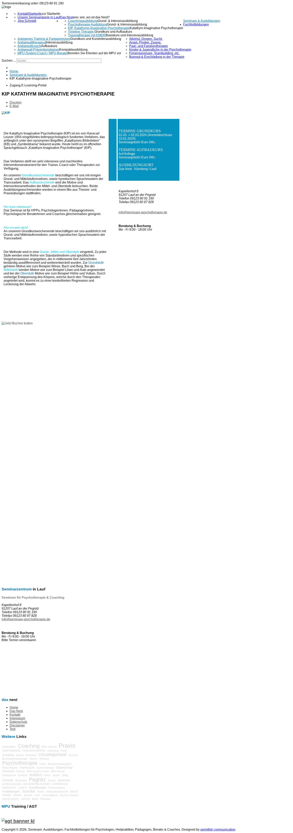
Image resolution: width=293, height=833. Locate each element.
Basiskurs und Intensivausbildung (129, 35)
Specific (28, 795)
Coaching (28, 746)
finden (47, 775)
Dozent (52, 780)
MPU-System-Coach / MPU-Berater (43, 53)
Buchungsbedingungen (15, 758)
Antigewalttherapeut (32, 42)
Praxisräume (9, 775)
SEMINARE (64, 780)
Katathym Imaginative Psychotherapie (156, 28)
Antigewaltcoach (29, 46)
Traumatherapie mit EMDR (87, 35)
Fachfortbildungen (196, 24)
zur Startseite (51, 13)
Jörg (65, 775)
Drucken (16, 102)
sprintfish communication (217, 829)
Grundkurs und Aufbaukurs (113, 31)
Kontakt (23, 13)
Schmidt (7, 780)
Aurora (56, 775)
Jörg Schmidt (27, 21)
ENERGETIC (9, 787)
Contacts (23, 775)
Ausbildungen (37, 787)
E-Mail (14, 106)
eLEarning (53, 750)
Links (37, 795)
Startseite (35, 13)
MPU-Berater (58, 771)
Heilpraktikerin (50, 795)
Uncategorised (52, 754)
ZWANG (17, 795)
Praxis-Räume (10, 767)
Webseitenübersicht (57, 791)
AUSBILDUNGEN (11, 784)
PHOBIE (6, 795)
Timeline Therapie (81, 31)
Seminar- (73, 755)
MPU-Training (49, 746)
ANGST (74, 791)
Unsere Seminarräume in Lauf (39, 17)
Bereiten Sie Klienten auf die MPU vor (94, 53)
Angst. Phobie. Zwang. (145, 42)
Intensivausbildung (59, 42)
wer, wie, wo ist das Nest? (91, 17)
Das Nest (66, 17)
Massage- (45, 798)
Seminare (8, 771)
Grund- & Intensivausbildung (117, 21)
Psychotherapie (19, 763)
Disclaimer (17, 725)
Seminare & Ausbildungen (201, 21)
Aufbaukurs (49, 46)
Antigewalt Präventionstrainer (38, 49)
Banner (21, 771)
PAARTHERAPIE (11, 750)
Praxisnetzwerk (56, 787)
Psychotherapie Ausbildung (87, 24)
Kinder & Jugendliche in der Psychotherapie (160, 49)
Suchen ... (9, 60)
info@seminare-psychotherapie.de (26, 619)
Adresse (25, 798)
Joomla (20, 755)
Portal (64, 750)
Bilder (35, 798)
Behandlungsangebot (59, 764)
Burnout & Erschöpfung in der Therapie (156, 56)
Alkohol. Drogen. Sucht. (146, 38)
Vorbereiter (21, 780)
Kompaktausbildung (73, 49)
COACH (22, 787)
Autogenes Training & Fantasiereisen (44, 38)
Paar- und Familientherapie (148, 46)
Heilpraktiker (9, 746)
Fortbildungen (11, 791)
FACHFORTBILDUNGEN (36, 784)
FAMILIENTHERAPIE (34, 750)
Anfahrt (35, 775)
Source (33, 758)
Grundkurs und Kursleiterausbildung (95, 38)
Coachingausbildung (82, 21)
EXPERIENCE (60, 784)
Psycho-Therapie (69, 795)
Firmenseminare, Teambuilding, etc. (154, 53)
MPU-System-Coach (38, 771)
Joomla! (28, 791)
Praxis (67, 745)
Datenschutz (18, 721)
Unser (42, 764)
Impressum (17, 718)
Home (14, 707)
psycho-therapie (45, 767)
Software (44, 758)
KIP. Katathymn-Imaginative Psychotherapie (99, 28)
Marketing (31, 755)
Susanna (8, 755)
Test (12, 729)
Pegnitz (37, 780)
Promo (40, 791)
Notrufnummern (10, 798)
